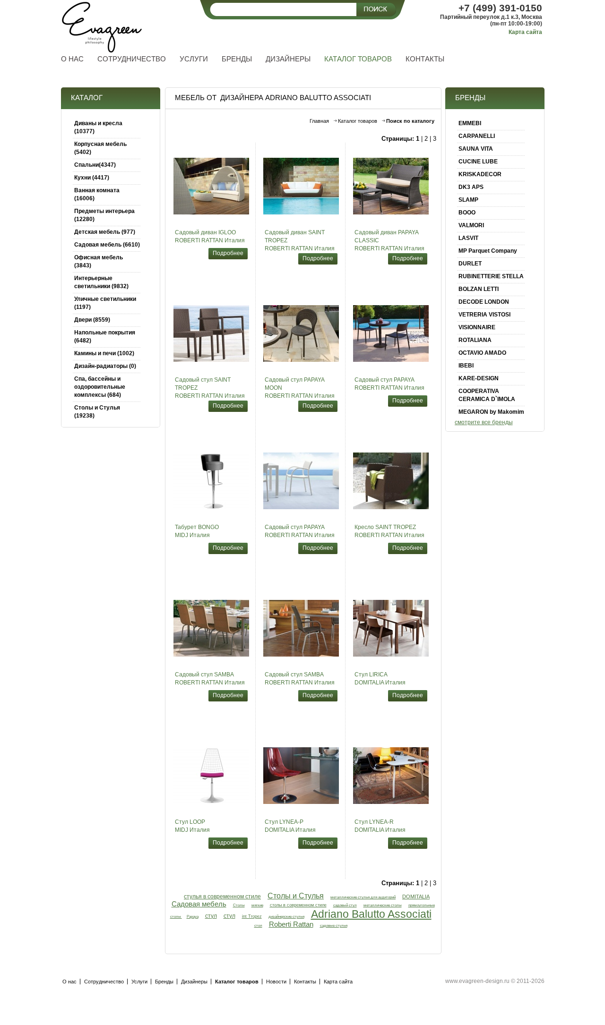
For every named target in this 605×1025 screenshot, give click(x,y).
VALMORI (471, 225)
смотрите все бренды (484, 422)
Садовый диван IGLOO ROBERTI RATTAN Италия (210, 236)
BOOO (466, 212)
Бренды (164, 981)
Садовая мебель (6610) (107, 244)
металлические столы (382, 905)
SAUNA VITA (475, 148)
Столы (239, 905)
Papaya (193, 916)
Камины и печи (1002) (104, 353)
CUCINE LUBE (478, 161)
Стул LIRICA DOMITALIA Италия (380, 678)
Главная (319, 121)
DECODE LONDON (483, 302)
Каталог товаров (357, 121)
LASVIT (468, 238)
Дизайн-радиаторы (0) (105, 366)
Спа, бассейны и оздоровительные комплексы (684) (99, 387)
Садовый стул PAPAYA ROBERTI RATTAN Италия (389, 383)
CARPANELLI (476, 136)
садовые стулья (333, 925)
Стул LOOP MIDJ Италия (192, 826)
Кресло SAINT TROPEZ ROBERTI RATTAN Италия (389, 531)
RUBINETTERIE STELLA (491, 276)
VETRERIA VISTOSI (484, 314)
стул (211, 916)
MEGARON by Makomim (491, 412)
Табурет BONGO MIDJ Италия (197, 531)
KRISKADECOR (479, 174)
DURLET (470, 263)
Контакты (305, 981)
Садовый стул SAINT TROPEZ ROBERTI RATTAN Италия (210, 387)
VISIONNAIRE (476, 327)
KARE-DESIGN (478, 378)
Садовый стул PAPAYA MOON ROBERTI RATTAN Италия (300, 387)
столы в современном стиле (298, 905)
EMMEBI (469, 123)
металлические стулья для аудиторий (363, 897)
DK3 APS (471, 187)
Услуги (139, 981)
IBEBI (466, 365)
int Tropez (252, 916)
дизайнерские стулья (286, 916)
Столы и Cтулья (296, 895)
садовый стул (345, 905)
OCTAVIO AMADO (482, 353)
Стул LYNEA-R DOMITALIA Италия (380, 826)
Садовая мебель (199, 904)
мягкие (257, 905)
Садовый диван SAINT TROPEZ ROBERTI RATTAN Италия (300, 240)
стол (258, 925)
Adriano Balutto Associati (371, 914)
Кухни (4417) (91, 177)
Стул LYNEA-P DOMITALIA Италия (290, 826)
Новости (276, 981)
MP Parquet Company (487, 251)
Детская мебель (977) (104, 232)
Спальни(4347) (95, 165)
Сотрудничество (104, 981)
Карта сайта (525, 32)
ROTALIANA (475, 340)
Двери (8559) (92, 319)
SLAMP (468, 199)
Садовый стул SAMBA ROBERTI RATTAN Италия (210, 678)
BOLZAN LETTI (478, 289)
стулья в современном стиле (222, 896)
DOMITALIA (416, 896)
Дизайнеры (194, 981)
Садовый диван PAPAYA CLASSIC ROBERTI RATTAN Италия (389, 240)
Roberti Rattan (291, 924)
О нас (69, 981)
